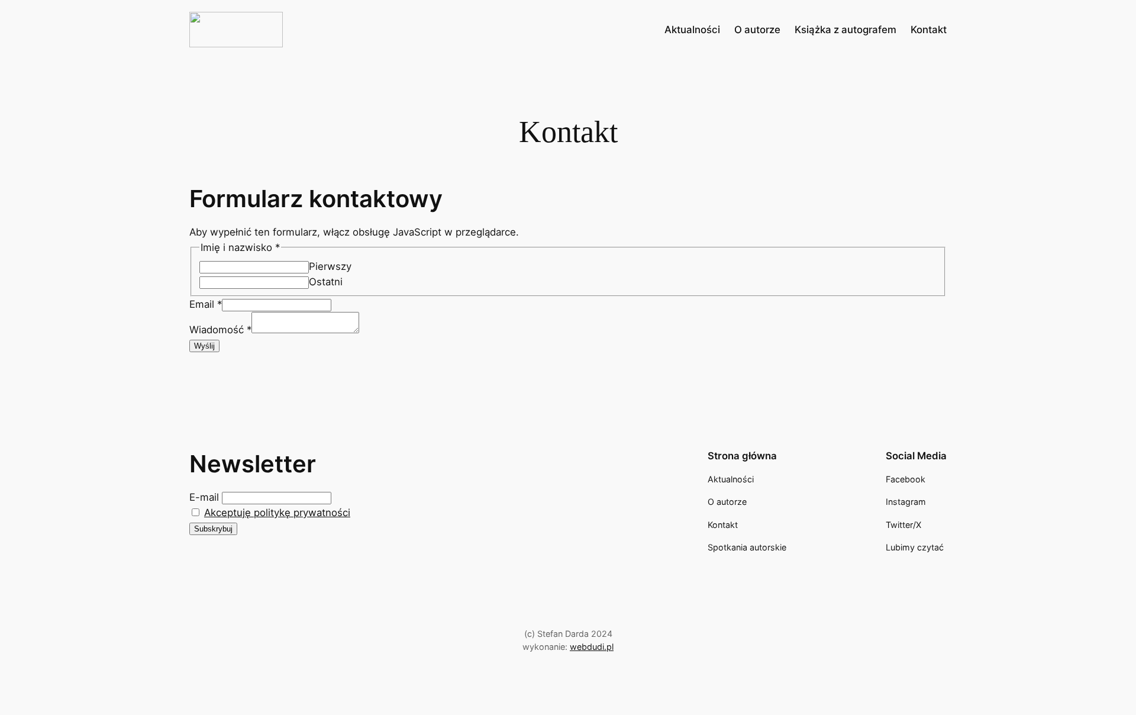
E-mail (204, 497)
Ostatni (326, 282)
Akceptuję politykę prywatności (277, 512)
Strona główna (742, 456)
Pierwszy (330, 266)
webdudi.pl (592, 647)
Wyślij (204, 346)
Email (205, 304)
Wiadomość (220, 330)
